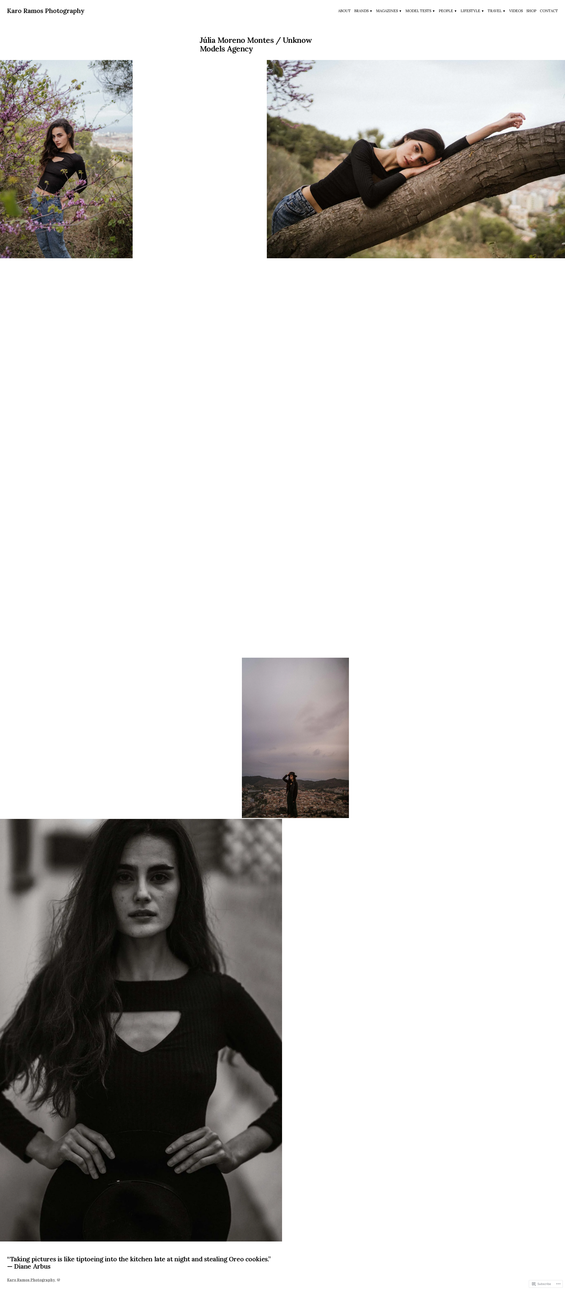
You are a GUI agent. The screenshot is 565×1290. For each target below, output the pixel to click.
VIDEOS (516, 10)
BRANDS (361, 10)
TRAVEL (495, 10)
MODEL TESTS (418, 10)
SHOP (531, 10)
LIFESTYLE (470, 10)
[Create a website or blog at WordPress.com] (58, 1279)
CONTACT (549, 10)
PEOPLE (446, 10)
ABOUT (344, 10)
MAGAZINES (387, 10)
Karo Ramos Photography (46, 11)
